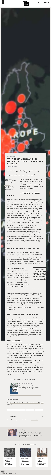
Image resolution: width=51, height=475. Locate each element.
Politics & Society (11, 156)
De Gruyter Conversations (26, 3)
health (17, 402)
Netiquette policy (34, 419)
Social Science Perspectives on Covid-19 (29, 402)
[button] (3, 472)
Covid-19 (12, 402)
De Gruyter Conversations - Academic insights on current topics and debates (3, 2)
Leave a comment (13, 416)
